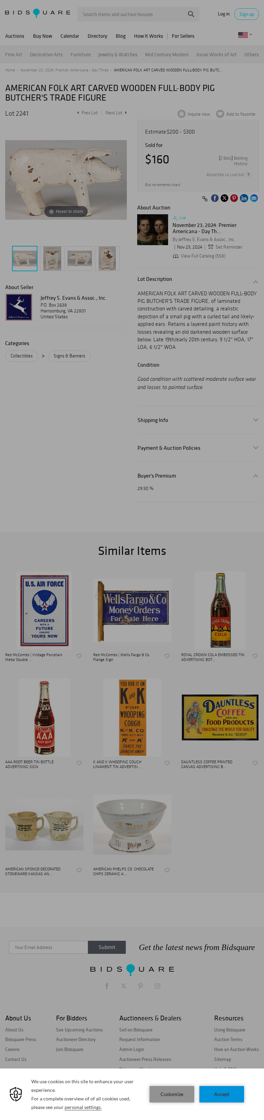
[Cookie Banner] (132, 1094)
